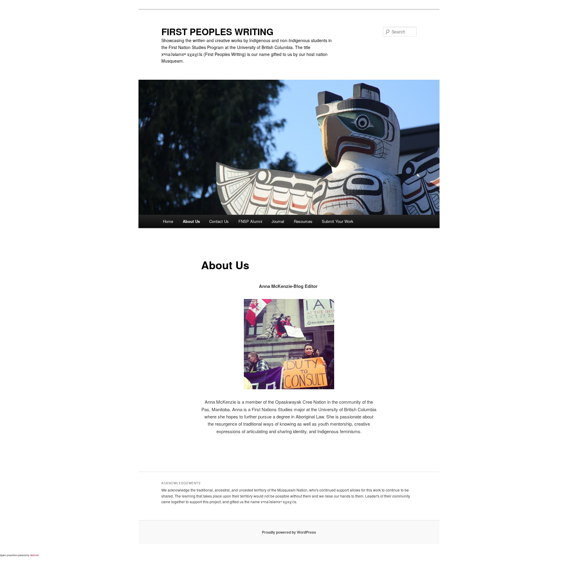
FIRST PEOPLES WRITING (217, 31)
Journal (278, 221)
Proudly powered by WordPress (289, 532)
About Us (191, 221)
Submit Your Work (337, 221)
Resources (303, 221)
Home (168, 221)
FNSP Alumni (250, 221)
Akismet (34, 555)
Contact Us (219, 221)
